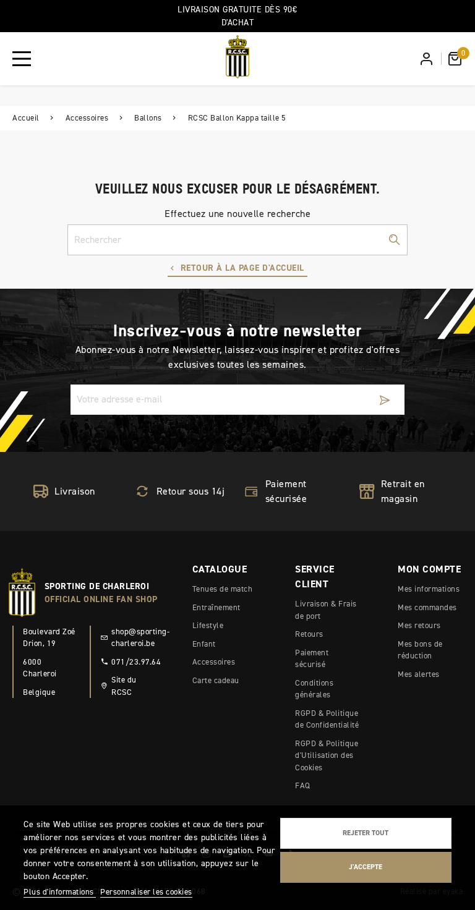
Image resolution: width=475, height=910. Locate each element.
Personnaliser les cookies (146, 892)
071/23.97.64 (132, 662)
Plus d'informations (60, 892)
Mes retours (419, 625)
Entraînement (216, 607)
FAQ (302, 785)
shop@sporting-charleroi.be (132, 637)
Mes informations (429, 589)
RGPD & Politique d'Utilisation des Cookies (326, 755)
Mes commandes (427, 607)
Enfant (204, 644)
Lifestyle (208, 625)
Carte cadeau (215, 680)
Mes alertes (419, 674)
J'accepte (365, 867)
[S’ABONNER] (384, 400)
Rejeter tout (365, 833)
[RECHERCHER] (394, 239)
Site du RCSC (124, 685)
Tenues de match (222, 589)
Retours (309, 634)
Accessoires (214, 662)
